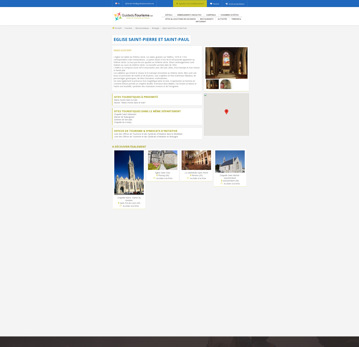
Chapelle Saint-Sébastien (125, 114)
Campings (211, 15)
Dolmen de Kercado (123, 119)
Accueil (118, 28)
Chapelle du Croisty (122, 122)
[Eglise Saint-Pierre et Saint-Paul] (226, 77)
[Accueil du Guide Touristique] (133, 20)
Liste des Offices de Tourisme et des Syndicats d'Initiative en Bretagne (146, 136)
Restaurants (206, 19)
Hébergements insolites (189, 15)
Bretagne (155, 28)
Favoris (216, 4)
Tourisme (128, 28)
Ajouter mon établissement (191, 3)
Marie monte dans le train (125, 100)
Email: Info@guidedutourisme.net (140, 3)
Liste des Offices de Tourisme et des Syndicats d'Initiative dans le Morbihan (148, 134)
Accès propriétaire (236, 4)
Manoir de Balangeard (124, 117)
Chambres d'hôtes (230, 15)
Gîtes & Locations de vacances (180, 19)
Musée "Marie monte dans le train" (130, 102)
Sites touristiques (142, 28)
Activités (222, 19)
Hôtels (168, 15)
